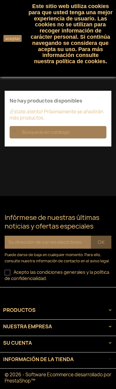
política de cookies (80, 61)
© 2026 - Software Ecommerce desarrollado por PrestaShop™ (58, 377)
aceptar (12, 38)
